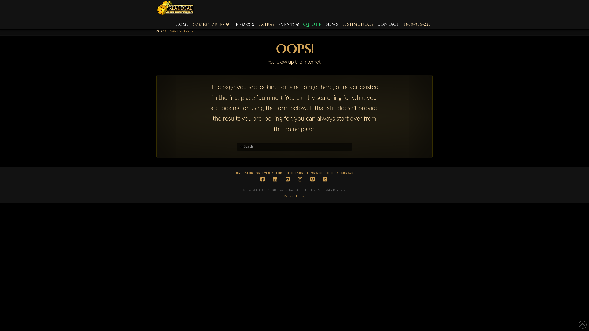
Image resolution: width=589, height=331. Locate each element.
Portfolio (284, 173)
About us (252, 173)
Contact (348, 173)
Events (268, 173)
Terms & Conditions (322, 173)
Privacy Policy (294, 196)
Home (238, 173)
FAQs (299, 173)
